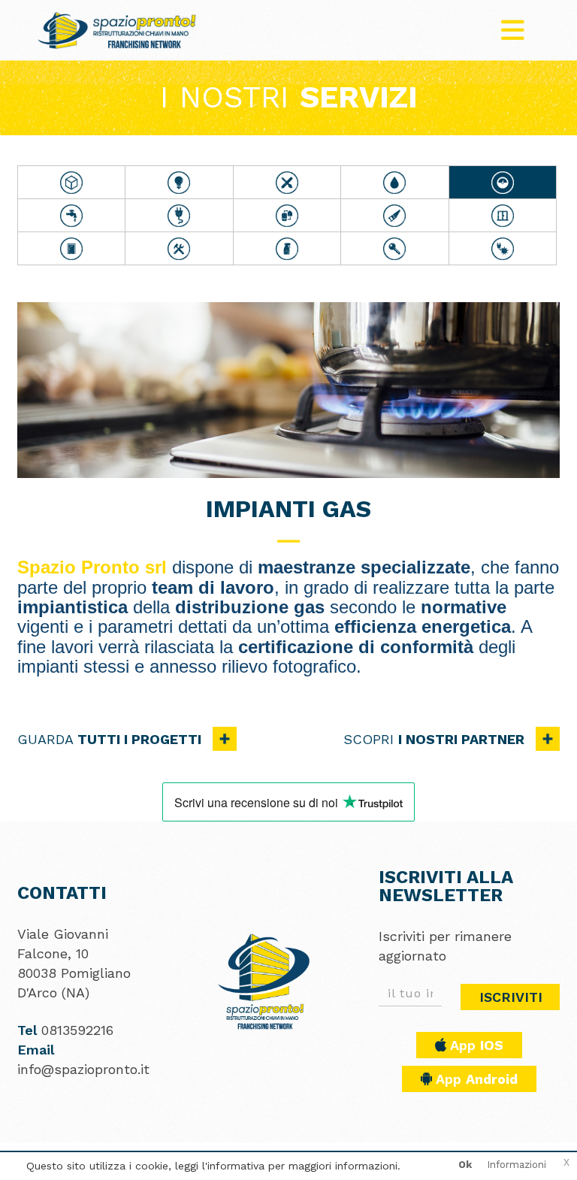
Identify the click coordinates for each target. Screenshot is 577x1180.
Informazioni (516, 1164)
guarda (109, 739)
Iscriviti (510, 997)
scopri (433, 739)
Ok (465, 1164)
